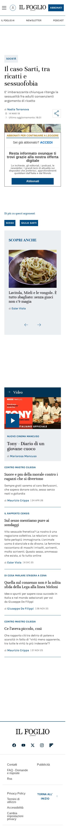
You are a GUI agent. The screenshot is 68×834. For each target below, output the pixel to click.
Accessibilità (15, 809)
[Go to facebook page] (14, 747)
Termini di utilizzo (13, 803)
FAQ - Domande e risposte (17, 774)
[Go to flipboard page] (51, 747)
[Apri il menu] (4, 8)
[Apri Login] (13, 8)
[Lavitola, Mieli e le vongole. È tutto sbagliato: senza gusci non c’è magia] (33, 268)
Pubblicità (43, 766)
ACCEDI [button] (46, 142)
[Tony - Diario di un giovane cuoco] (32, 416)
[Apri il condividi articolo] (57, 113)
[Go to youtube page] (23, 747)
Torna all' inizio (45, 799)
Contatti (12, 766)
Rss (9, 781)
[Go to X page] (32, 747)
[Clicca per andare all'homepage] (32, 735)
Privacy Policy (16, 795)
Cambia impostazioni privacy (15, 818)
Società (11, 58)
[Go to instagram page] (42, 747)
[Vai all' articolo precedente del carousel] (26, 327)
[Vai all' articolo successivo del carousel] (39, 327)
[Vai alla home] (32, 8)
